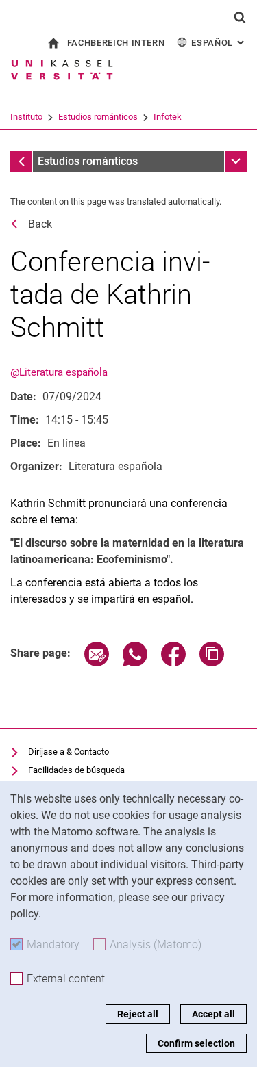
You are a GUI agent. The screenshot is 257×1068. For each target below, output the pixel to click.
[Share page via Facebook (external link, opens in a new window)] (173, 662)
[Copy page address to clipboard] (211, 662)
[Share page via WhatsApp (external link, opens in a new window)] (135, 662)
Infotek (168, 117)
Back (40, 224)
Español (219, 43)
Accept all (213, 1013)
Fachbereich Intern (116, 43)
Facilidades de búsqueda (76, 770)
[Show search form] (240, 17)
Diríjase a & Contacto (68, 751)
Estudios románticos (98, 117)
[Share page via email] (96, 662)
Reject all (137, 1013)
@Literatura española (59, 372)
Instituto (26, 117)
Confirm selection (196, 1043)
